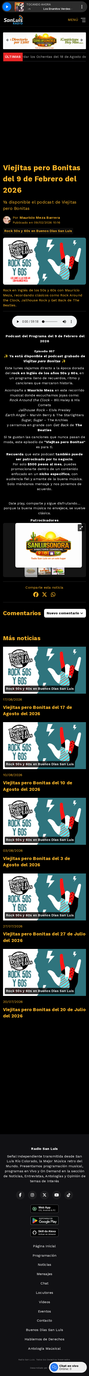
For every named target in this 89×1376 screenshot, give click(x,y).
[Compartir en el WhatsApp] (53, 595)
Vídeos (44, 1302)
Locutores (44, 1293)
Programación (45, 1255)
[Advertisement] (44, 109)
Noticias (44, 1264)
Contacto (44, 1320)
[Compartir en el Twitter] (44, 595)
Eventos (44, 1311)
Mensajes (44, 1274)
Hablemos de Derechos (44, 1339)
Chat (45, 1283)
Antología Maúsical (44, 1348)
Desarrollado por (39, 1368)
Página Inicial (44, 1246)
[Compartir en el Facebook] (35, 595)
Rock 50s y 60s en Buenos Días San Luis (38, 231)
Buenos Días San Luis (44, 1330)
